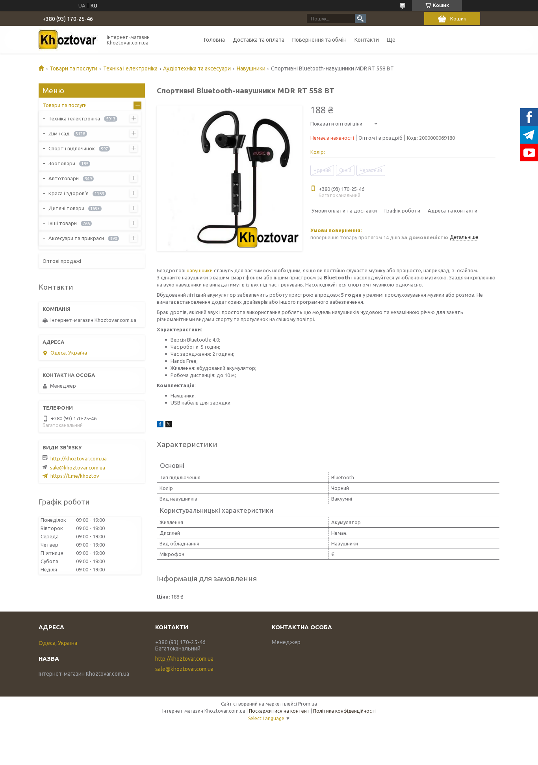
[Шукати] (360, 18)
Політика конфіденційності (344, 710)
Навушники (251, 68)
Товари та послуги (73, 68)
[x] (168, 425)
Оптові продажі (62, 261)
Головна (214, 40)
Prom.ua (307, 703)
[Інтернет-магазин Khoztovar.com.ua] (68, 40)
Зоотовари (61, 163)
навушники (200, 270)
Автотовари (63, 178)
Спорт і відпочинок (71, 148)
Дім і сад (59, 133)
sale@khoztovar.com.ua (77, 467)
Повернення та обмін (319, 40)
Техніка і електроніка (130, 68)
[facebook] (160, 425)
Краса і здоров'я (68, 193)
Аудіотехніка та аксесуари (197, 68)
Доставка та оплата (258, 40)
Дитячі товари (66, 208)
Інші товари (62, 223)
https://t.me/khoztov (74, 476)
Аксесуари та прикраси (76, 238)
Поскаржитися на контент (279, 710)
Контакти (366, 40)
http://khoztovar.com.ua (78, 458)
